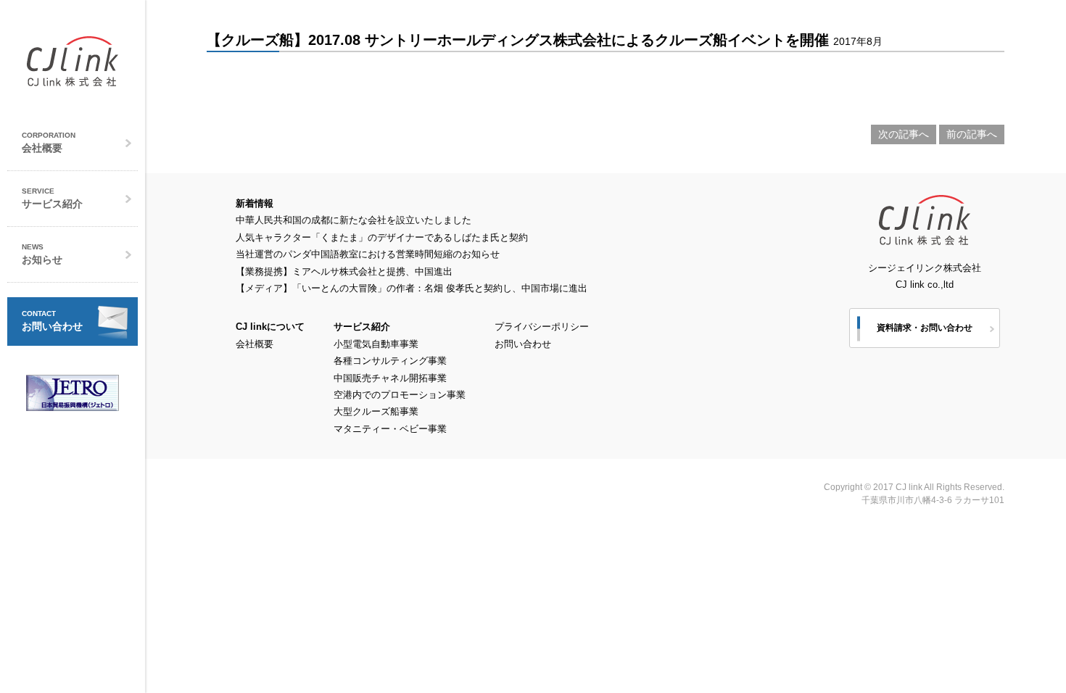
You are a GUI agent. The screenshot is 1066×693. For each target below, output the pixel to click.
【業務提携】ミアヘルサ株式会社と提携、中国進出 (344, 271)
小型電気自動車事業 (376, 344)
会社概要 (254, 344)
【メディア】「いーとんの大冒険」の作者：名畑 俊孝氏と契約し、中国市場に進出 (411, 288)
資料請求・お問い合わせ (924, 328)
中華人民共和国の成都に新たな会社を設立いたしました (353, 220)
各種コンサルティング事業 (390, 360)
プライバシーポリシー (542, 326)
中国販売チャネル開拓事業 (390, 378)
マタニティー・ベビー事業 (390, 428)
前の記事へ (971, 134)
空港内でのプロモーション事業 (400, 394)
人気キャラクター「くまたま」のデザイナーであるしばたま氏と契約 (382, 237)
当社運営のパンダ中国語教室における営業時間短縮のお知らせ (368, 254)
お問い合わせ (523, 344)
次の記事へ (903, 134)
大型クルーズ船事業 (376, 411)
